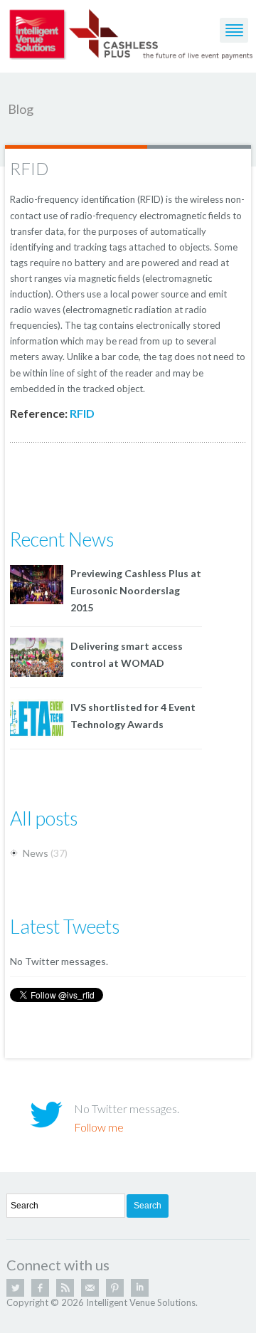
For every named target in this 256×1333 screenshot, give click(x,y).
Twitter (15, 1288)
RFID (29, 168)
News (35, 853)
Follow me (99, 1127)
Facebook (40, 1288)
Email (90, 1288)
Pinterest (115, 1288)
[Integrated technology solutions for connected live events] (132, 32)
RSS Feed (65, 1288)
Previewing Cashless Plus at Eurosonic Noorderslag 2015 (135, 590)
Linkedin (140, 1288)
